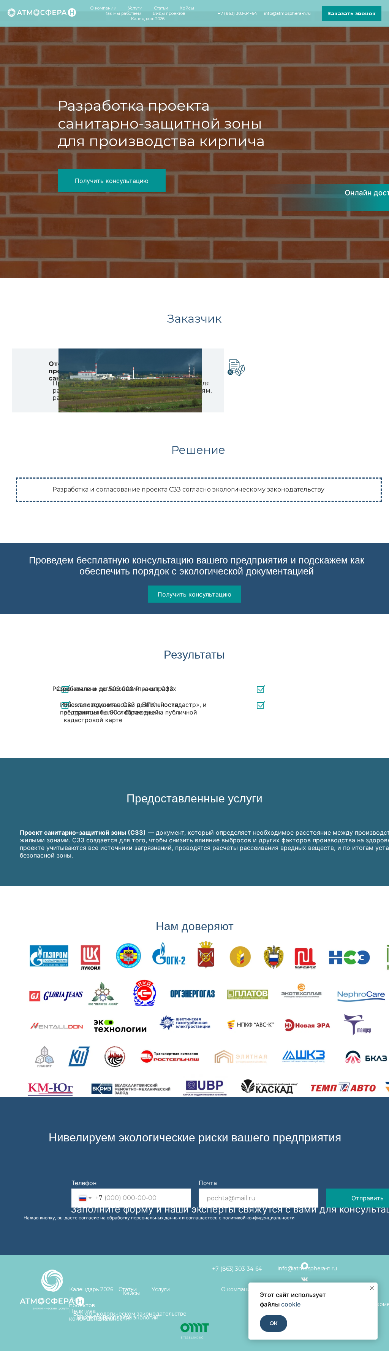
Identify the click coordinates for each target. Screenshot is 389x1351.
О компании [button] (103, 8)
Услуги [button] (135, 8)
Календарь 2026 (147, 18)
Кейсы (187, 8)
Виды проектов (169, 13)
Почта (208, 1183)
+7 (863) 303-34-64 (237, 13)
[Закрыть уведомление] (372, 1288)
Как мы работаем (122, 13)
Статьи (161, 8)
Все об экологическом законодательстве (130, 1313)
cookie (290, 1304)
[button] (351, 13)
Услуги (161, 1289)
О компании (237, 1289)
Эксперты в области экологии (117, 1317)
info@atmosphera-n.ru (287, 13)
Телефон (83, 1183)
